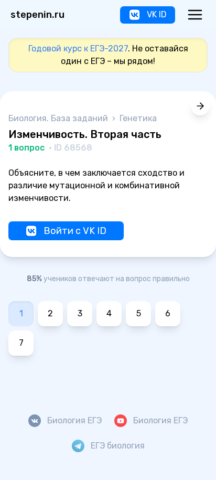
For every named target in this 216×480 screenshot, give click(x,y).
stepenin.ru (37, 14)
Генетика (138, 118)
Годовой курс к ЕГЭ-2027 (78, 49)
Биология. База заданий (59, 118)
